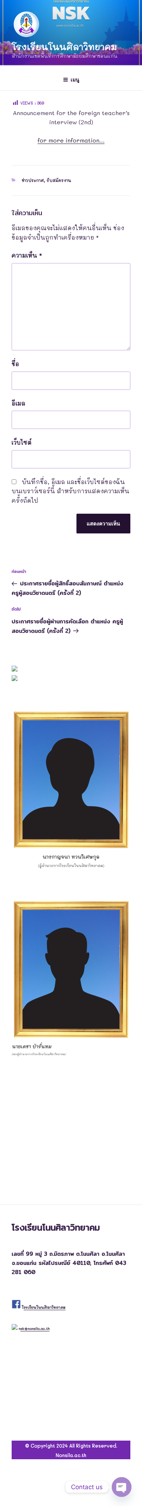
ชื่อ (15, 364)
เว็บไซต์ (22, 442)
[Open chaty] (121, 1487)
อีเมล (18, 403)
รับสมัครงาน (59, 180)
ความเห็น (27, 255)
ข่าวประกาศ (33, 180)
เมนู (75, 79)
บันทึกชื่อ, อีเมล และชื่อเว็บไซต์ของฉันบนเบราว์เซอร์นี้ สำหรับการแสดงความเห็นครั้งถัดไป (70, 491)
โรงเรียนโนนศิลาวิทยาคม (64, 46)
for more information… (71, 140)
